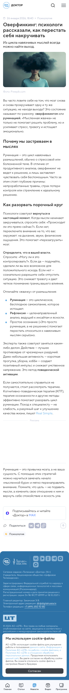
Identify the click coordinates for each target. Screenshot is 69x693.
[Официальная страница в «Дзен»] (60, 558)
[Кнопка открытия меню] (63, 5)
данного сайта (37, 647)
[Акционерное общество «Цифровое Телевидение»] (34, 618)
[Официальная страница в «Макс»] (36, 564)
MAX (32, 515)
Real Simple (44, 413)
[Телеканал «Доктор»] (13, 5)
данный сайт (12, 658)
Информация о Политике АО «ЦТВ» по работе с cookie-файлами (34, 648)
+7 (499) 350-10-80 (35, 606)
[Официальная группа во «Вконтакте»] (36, 558)
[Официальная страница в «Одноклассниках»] (48, 558)
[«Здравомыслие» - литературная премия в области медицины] (20, 561)
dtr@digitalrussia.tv (46, 603)
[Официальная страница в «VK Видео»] (42, 558)
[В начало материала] (63, 525)
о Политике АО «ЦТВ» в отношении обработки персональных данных (33, 652)
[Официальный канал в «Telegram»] (54, 558)
